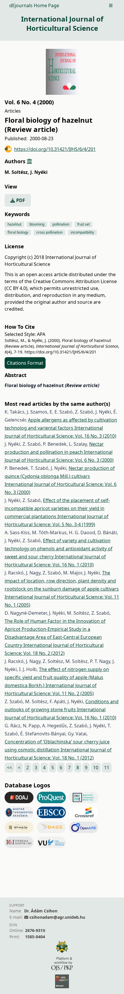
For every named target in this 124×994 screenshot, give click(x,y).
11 (106, 767)
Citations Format (25, 363)
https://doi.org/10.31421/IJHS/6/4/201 (55, 149)
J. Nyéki (39, 172)
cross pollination (49, 232)
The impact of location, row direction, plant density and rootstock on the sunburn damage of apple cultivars (62, 581)
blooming (36, 224)
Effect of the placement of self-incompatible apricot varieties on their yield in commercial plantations (57, 508)
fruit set (83, 224)
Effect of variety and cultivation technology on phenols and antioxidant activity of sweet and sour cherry (58, 548)
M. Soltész (17, 172)
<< (9, 767)
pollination (60, 224)
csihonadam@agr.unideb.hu (57, 917)
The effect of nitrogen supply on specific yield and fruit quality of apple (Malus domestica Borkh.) (57, 677)
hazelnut (14, 224)
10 (95, 767)
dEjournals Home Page (34, 5)
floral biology (17, 232)
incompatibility (82, 232)
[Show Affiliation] (29, 161)
